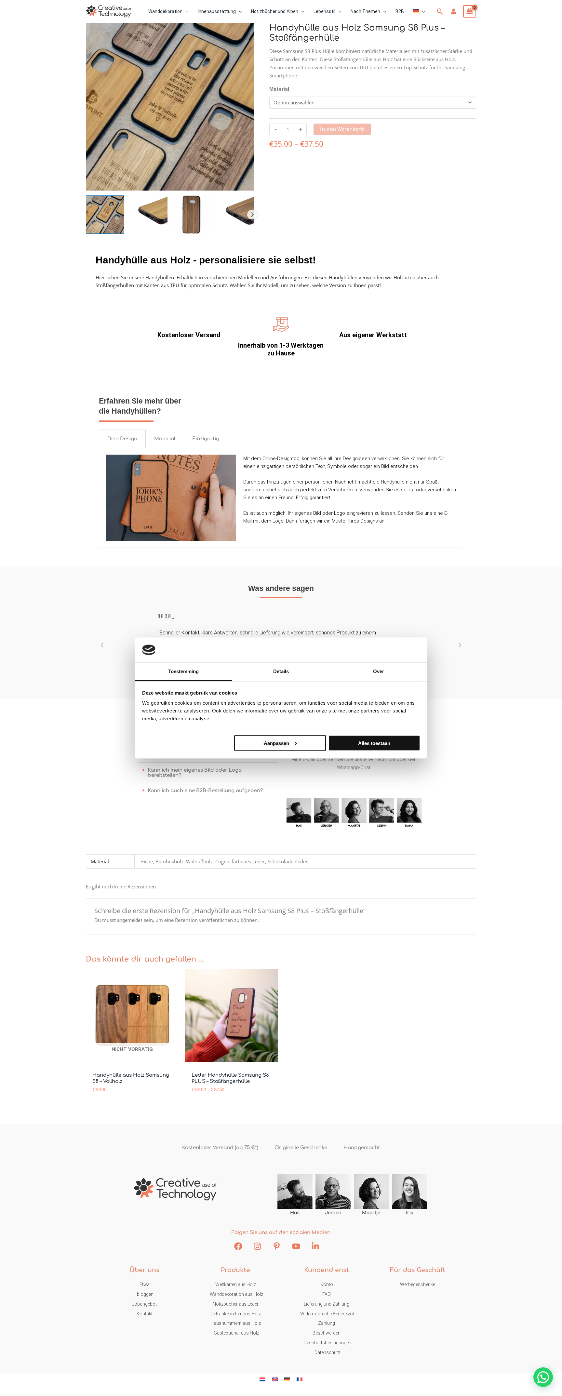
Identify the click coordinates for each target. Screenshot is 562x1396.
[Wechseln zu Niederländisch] (262, 1379)
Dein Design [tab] (122, 439)
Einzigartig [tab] (205, 439)
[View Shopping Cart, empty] (469, 11)
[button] (185, 11)
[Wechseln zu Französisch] (299, 1379)
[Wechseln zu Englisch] (275, 1379)
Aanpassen (276, 743)
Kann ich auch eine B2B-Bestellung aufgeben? (205, 790)
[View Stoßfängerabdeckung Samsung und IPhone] (105, 214)
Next (252, 214)
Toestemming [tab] (183, 671)
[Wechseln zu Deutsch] (287, 1379)
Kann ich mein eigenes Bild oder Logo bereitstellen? (195, 772)
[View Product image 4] (234, 214)
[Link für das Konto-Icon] (454, 11)
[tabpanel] (281, 498)
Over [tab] (378, 671)
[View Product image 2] (148, 214)
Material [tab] (164, 439)
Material (279, 89)
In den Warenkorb (342, 129)
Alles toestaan (374, 743)
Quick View (132, 1056)
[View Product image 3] (191, 214)
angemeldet (129, 920)
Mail (247, 521)
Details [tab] (281, 671)
